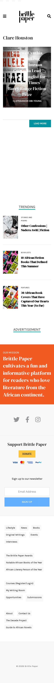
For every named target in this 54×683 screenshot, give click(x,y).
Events (34, 534)
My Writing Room (15, 590)
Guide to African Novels (19, 627)
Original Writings (15, 534)
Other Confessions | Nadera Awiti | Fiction (35, 228)
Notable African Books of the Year (24, 562)
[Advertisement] (27, 166)
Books (36, 527)
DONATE (27, 454)
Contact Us (24, 613)
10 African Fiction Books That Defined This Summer (34, 262)
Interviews (11, 541)
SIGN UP (27, 502)
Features (27, 46)
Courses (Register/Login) (19, 583)
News (24, 527)
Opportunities (13, 597)
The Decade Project (16, 620)
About (9, 613)
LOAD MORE (40, 123)
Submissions (34, 597)
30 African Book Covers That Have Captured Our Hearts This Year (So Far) (35, 299)
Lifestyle (10, 527)
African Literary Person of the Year (24, 569)
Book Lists (26, 252)
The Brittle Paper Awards (19, 555)
